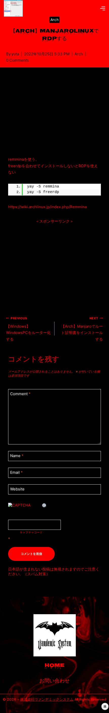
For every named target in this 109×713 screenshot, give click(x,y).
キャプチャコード (31, 532)
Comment (20, 394)
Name (17, 456)
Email (16, 472)
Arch (54, 19)
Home (54, 665)
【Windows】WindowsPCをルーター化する (28, 329)
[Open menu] (102, 8)
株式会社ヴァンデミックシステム (47, 699)
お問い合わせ (54, 681)
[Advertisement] (54, 117)
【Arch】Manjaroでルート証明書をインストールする (82, 329)
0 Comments (17, 60)
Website (17, 489)
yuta (15, 54)
